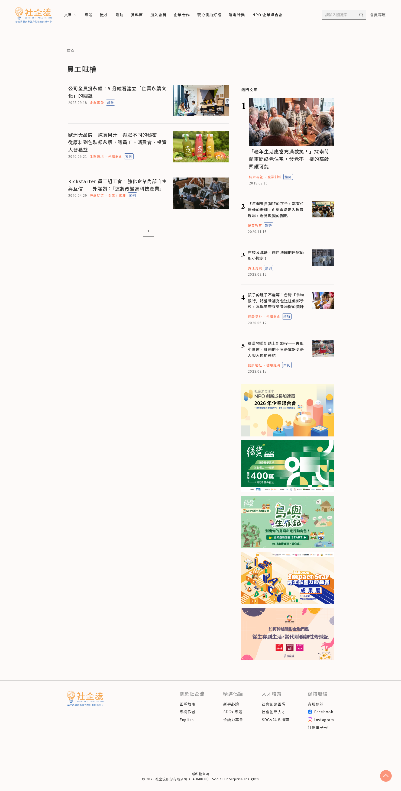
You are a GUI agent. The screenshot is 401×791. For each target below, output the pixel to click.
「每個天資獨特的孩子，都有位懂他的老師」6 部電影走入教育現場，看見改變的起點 (276, 209)
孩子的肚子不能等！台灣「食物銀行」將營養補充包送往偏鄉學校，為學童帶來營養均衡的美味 (276, 300)
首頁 (71, 50)
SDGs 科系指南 (275, 719)
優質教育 (255, 225)
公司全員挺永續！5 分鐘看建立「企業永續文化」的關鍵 (117, 92)
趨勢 (110, 102)
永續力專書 (233, 719)
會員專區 (378, 14)
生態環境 (97, 156)
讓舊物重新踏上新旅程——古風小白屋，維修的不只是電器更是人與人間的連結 (276, 349)
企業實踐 (97, 102)
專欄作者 (188, 711)
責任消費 (255, 268)
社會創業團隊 (274, 704)
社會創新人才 (274, 711)
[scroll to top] (386, 776)
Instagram (324, 719)
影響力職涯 (117, 195)
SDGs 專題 (233, 711)
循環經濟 (273, 365)
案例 (128, 156)
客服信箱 (316, 704)
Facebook (323, 711)
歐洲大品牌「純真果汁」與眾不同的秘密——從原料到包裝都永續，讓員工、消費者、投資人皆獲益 (117, 142)
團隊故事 (188, 704)
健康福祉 (256, 176)
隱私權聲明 (200, 774)
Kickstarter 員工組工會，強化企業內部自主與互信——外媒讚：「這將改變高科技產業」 (117, 185)
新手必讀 (231, 704)
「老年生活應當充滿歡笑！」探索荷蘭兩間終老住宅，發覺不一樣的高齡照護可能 (289, 159)
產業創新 (274, 176)
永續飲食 (115, 156)
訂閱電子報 (318, 727)
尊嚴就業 (97, 195)
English (187, 719)
